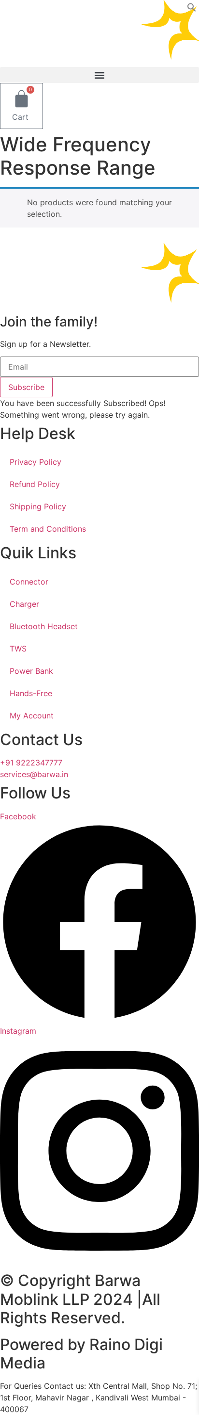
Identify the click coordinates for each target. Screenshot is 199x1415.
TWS (18, 648)
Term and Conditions (48, 529)
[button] (192, 9)
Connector (29, 581)
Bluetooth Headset (44, 626)
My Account (32, 715)
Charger (24, 604)
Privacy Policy (35, 462)
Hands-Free (31, 693)
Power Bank (31, 671)
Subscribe (26, 387)
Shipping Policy (38, 506)
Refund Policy (35, 484)
